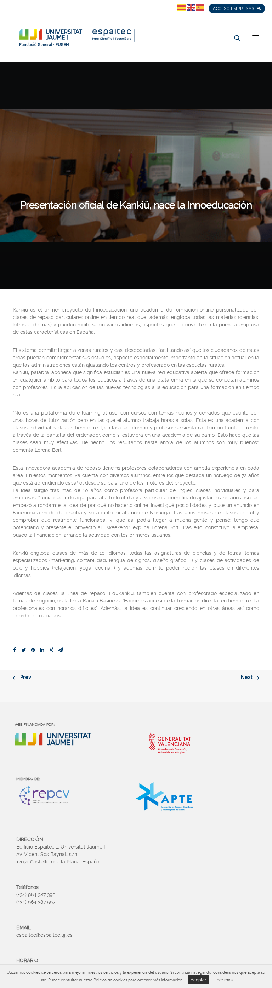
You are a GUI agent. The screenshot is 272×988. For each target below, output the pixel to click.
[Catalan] (182, 7)
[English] (191, 7)
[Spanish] (200, 7)
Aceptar (198, 979)
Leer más (223, 979)
